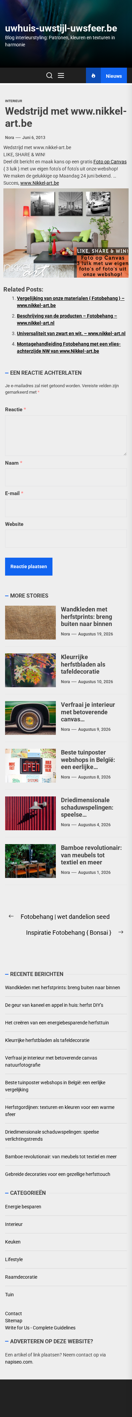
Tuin (9, 1294)
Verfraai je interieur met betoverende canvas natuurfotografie (51, 1061)
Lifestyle (14, 1259)
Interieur (13, 101)
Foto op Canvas (110, 161)
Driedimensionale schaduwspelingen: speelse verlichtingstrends (52, 1135)
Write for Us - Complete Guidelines (40, 1327)
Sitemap (13, 1320)
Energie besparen (23, 1206)
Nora (9, 137)
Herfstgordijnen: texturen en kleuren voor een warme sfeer (59, 1111)
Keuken (13, 1242)
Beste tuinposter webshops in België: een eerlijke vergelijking (88, 763)
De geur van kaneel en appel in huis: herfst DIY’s (54, 1005)
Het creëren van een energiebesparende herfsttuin (57, 1022)
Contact (13, 1313)
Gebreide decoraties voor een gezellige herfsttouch (57, 1174)
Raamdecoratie (21, 1277)
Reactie (15, 409)
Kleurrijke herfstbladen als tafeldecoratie (83, 664)
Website (14, 524)
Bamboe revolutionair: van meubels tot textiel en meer (91, 855)
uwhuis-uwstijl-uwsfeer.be (61, 28)
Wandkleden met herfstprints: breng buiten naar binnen (86, 616)
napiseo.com (18, 1362)
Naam (13, 463)
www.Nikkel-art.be (39, 183)
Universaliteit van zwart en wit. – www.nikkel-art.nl (71, 333)
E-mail (14, 493)
